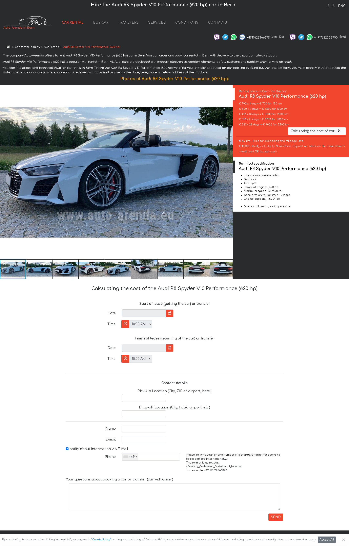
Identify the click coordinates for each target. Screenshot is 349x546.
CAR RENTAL (72, 22)
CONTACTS (217, 22)
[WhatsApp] (234, 36)
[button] (39, 269)
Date (112, 313)
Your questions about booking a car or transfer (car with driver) (119, 479)
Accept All (327, 539)
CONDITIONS (186, 22)
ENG (341, 6)
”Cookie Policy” (101, 539)
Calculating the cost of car (313, 131)
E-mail (110, 439)
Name (111, 428)
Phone (110, 457)
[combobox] (130, 456)
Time (111, 324)
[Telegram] (225, 36)
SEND (276, 517)
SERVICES (157, 22)
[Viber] (217, 36)
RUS (331, 6)
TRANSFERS (128, 22)
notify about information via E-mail (98, 449)
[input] (144, 313)
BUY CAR (100, 22)
